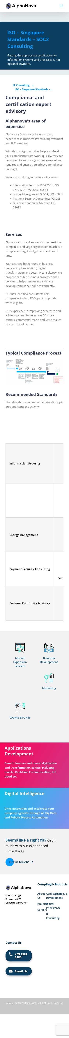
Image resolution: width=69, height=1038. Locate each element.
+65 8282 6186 (21, 955)
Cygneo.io (59, 893)
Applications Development (50, 895)
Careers (41, 909)
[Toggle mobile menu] (61, 6)
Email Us (21, 971)
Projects (41, 904)
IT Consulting (50, 916)
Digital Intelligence (50, 906)
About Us (41, 895)
